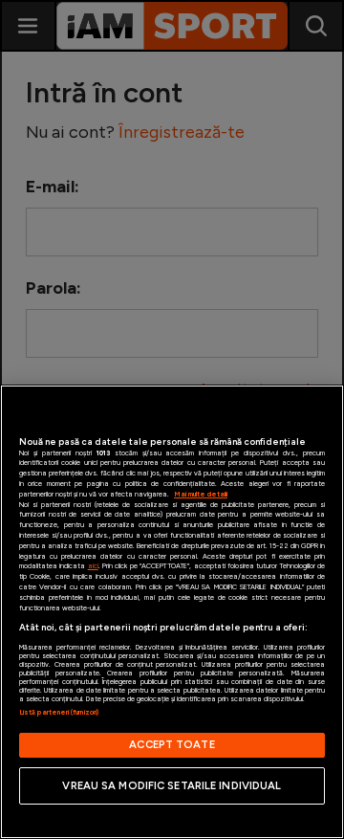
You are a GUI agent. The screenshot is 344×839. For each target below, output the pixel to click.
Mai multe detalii (200, 494)
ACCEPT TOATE (171, 744)
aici (93, 566)
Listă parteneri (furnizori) (58, 712)
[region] (172, 612)
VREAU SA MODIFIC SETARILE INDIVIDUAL (171, 785)
